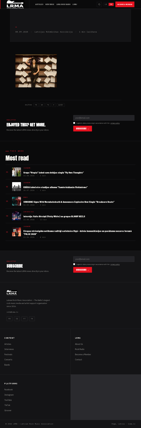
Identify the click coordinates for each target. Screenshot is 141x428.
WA (42, 105)
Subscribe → (82, 128)
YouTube (8, 400)
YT (24, 319)
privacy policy (115, 123)
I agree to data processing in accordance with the (98, 123)
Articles (39, 4)
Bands (7, 365)
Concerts (8, 359)
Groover (7, 410)
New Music (49, 4)
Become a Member (124, 4)
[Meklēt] (99, 4)
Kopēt (60, 105)
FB (36, 105)
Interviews (9, 349)
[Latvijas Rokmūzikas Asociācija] (18, 4)
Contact (78, 359)
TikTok (7, 405)
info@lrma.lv (12, 312)
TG (48, 105)
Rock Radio (79, 349)
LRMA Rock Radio (63, 4)
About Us (79, 344)
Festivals (8, 354)
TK (32, 319)
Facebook (8, 389)
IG (17, 319)
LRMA (75, 4)
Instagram (9, 395)
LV (106, 4)
